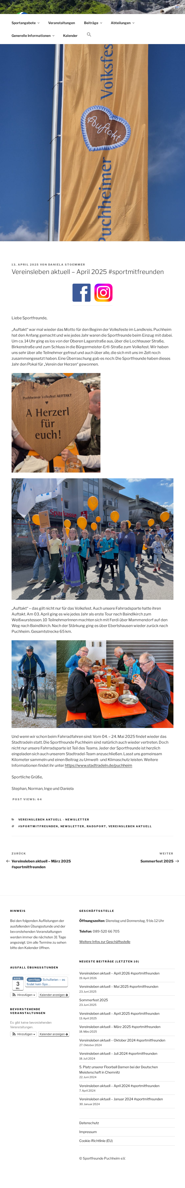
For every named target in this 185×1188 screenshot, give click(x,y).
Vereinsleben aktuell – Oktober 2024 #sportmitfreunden (122, 1040)
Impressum (88, 1132)
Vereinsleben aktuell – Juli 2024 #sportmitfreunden (118, 1053)
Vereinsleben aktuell (130, 826)
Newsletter (72, 826)
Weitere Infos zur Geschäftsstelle (104, 942)
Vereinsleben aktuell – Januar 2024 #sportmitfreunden (121, 1099)
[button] (89, 35)
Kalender (70, 35)
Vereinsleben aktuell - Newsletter (54, 819)
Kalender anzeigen (53, 995)
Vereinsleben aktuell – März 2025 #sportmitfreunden (119, 1027)
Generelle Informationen (31, 35)
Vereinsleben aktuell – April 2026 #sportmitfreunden (119, 973)
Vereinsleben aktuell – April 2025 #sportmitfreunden (119, 1013)
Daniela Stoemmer (66, 264)
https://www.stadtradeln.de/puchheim (98, 765)
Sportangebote (24, 23)
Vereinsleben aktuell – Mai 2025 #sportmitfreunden (118, 986)
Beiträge (91, 23)
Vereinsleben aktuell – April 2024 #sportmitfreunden (119, 1086)
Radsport (96, 826)
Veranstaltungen (61, 23)
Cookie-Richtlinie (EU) (96, 1141)
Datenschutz (89, 1123)
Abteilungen (121, 23)
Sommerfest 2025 (93, 1000)
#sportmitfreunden (38, 826)
